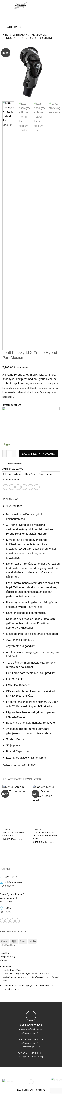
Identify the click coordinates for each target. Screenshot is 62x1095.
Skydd (34, 474)
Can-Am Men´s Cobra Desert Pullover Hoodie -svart (45, 835)
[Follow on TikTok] (12, 920)
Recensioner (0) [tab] (12, 506)
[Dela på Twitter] (18, 487)
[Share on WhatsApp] (5, 487)
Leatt (16, 479)
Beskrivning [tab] (10, 499)
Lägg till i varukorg (38, 453)
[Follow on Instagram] (7, 920)
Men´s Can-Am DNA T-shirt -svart (14, 834)
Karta (8, 908)
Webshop (20, 34)
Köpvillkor (4, 953)
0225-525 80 (11, 877)
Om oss (4, 960)
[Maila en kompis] (24, 487)
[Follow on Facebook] (2, 920)
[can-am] (24, 1082)
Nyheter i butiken (22, 474)
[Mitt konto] (44, 5)
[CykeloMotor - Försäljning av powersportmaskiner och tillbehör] (20, 5)
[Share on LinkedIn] (37, 487)
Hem (5, 34)
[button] (7, 5)
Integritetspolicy (7, 956)
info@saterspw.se (13, 882)
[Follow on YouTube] (17, 920)
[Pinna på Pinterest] (30, 487)
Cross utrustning (39, 38)
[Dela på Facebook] (12, 487)
